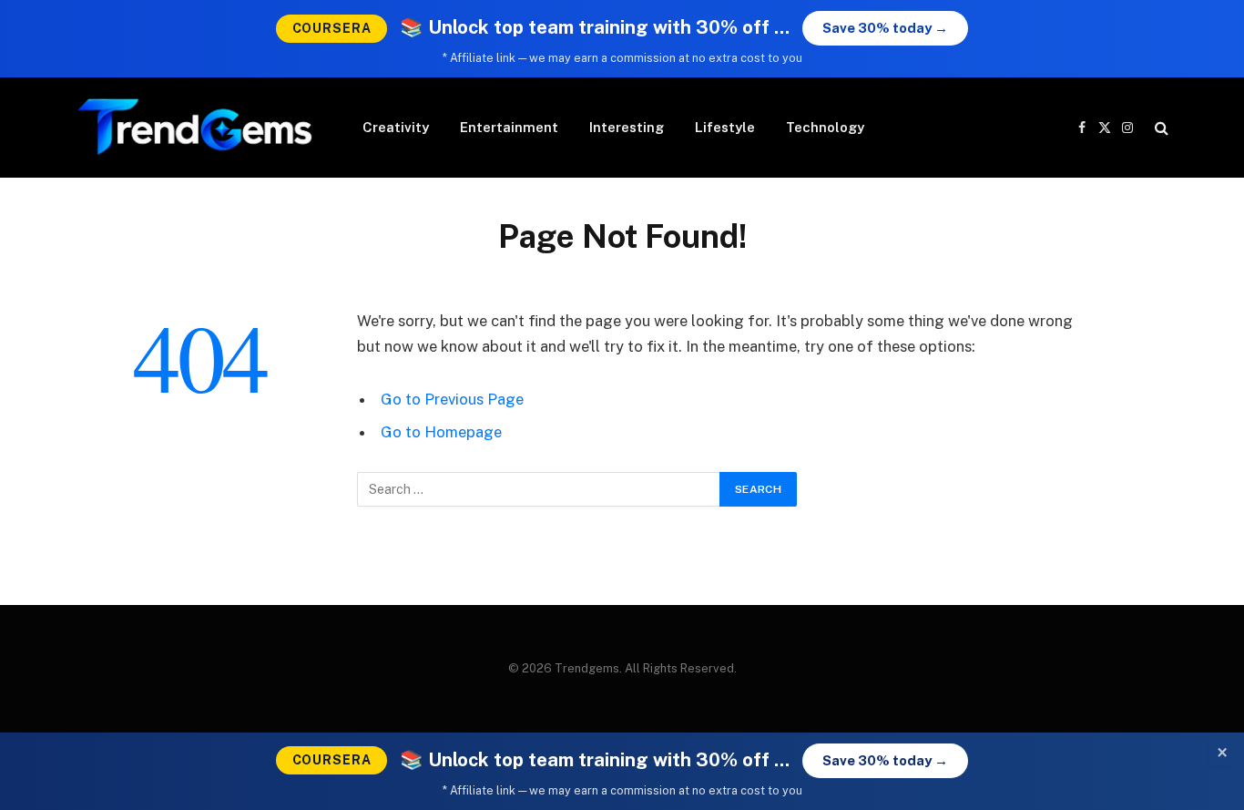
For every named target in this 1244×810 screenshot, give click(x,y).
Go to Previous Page (452, 399)
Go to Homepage (441, 432)
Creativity (395, 127)
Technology (825, 127)
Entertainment (509, 127)
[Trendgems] (195, 127)
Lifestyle (725, 127)
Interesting (626, 127)
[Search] (1159, 128)
